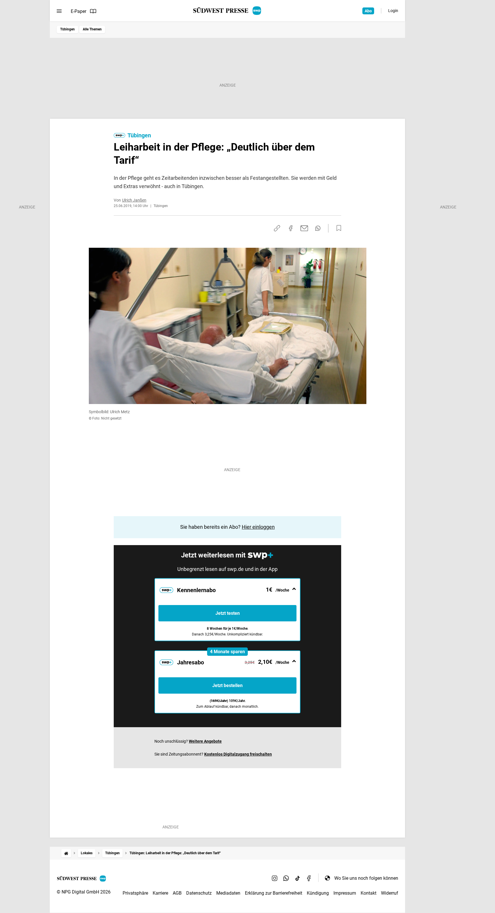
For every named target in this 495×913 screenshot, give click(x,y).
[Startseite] (66, 853)
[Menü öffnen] (59, 11)
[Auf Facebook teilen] (290, 228)
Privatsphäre (135, 893)
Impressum (344, 893)
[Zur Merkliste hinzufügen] (337, 228)
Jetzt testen (227, 613)
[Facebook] (309, 878)
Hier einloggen (258, 527)
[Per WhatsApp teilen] (317, 228)
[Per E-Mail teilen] (304, 228)
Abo (368, 11)
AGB (177, 893)
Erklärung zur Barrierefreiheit (273, 893)
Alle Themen (92, 29)
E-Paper (78, 11)
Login (393, 10)
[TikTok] (297, 878)
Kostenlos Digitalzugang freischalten (238, 754)
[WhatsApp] (286, 878)
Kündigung (318, 893)
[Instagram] (274, 878)
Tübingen (67, 29)
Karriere (160, 893)
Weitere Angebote (205, 741)
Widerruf (389, 893)
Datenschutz (199, 893)
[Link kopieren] (277, 228)
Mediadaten (228, 893)
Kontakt (368, 893)
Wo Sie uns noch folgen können (366, 878)
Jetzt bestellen (227, 685)
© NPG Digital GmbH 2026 (84, 892)
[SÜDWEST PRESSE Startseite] (227, 10)
